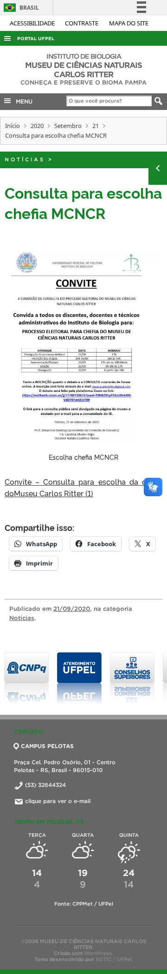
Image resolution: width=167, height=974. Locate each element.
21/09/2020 (71, 608)
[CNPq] (26, 678)
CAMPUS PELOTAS (47, 746)
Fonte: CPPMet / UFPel (83, 904)
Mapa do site (128, 23)
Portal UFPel (35, 38)
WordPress (98, 953)
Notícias (25, 159)
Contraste (82, 23)
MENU (22, 101)
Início (12, 126)
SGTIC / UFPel (114, 959)
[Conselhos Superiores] (132, 678)
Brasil (19, 8)
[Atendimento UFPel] (79, 678)
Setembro (68, 126)
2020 (37, 126)
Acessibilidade (33, 23)
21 (95, 126)
